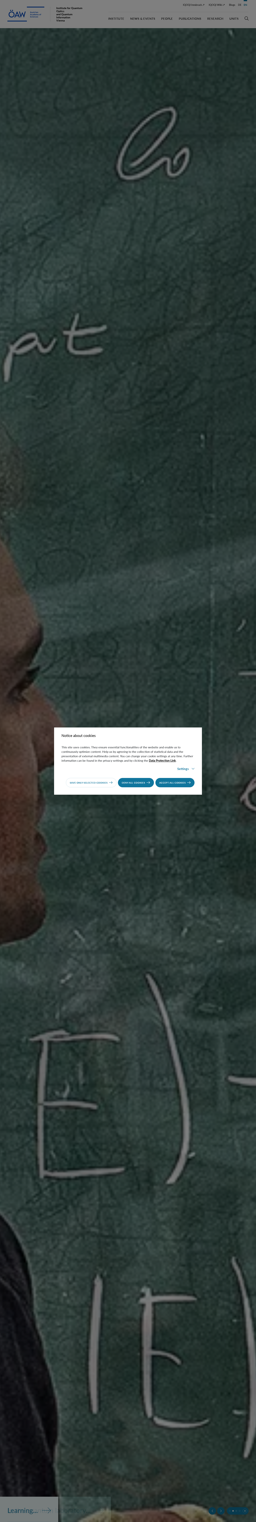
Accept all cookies (172, 782)
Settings (183, 769)
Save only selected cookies (89, 782)
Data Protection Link (162, 760)
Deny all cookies (133, 782)
